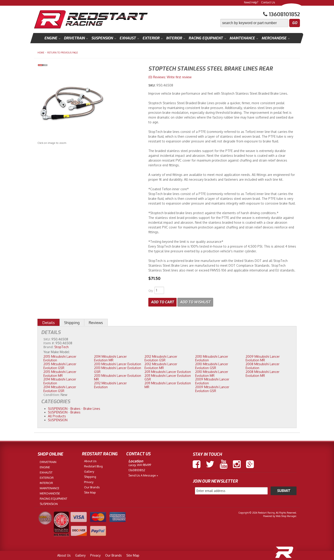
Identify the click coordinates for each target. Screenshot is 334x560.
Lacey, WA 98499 (139, 465)
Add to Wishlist (195, 302)
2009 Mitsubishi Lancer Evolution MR (263, 358)
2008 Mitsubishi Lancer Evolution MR (262, 374)
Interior (174, 38)
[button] (260, 23)
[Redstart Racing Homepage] (91, 20)
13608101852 (136, 470)
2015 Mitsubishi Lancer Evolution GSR (59, 366)
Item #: (49, 343)
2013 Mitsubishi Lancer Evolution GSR (117, 370)
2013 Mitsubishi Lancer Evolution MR (117, 377)
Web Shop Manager (286, 516)
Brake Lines (91, 408)
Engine (50, 38)
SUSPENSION (57, 408)
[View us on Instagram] (237, 464)
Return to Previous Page (62, 52)
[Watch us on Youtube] (223, 464)
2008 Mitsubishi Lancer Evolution (262, 366)
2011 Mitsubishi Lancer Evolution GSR (168, 377)
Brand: (48, 347)
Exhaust (128, 38)
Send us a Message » (143, 475)
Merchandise (274, 38)
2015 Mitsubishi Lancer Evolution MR (59, 374)
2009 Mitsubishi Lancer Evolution (212, 381)
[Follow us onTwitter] (210, 464)
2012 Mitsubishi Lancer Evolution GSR (161, 358)
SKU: (152, 85)
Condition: (51, 395)
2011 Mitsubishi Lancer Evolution (168, 372)
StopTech (61, 347)
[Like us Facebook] (196, 464)
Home (40, 52)
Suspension (102, 38)
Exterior (151, 38)
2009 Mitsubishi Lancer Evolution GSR (212, 389)
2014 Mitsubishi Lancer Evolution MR (110, 358)
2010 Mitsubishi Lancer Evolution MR (211, 374)
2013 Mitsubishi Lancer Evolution (117, 364)
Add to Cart (162, 302)
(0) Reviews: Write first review (170, 77)
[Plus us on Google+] (250, 464)
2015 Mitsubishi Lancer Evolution (59, 358)
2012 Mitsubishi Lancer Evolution (110, 385)
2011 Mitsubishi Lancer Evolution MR (168, 385)
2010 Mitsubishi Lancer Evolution (211, 358)
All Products (57, 416)
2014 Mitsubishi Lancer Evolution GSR (59, 389)
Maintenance (242, 38)
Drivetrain (74, 38)
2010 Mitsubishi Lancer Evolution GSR (211, 366)
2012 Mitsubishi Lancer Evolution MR (161, 366)
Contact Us (268, 2)
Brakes (75, 408)
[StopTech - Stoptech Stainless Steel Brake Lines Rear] (89, 66)
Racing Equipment (206, 38)
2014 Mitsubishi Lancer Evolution (59, 381)
